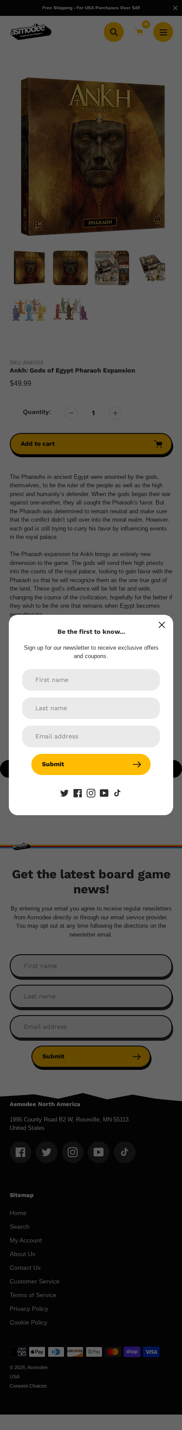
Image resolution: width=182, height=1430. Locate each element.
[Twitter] (64, 792)
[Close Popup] (161, 624)
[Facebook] (77, 792)
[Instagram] (91, 792)
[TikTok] (117, 792)
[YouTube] (104, 792)
